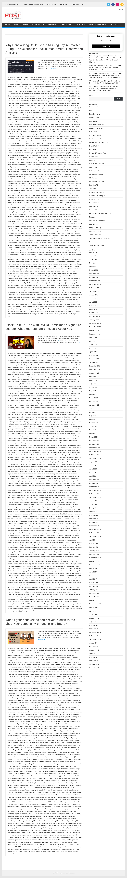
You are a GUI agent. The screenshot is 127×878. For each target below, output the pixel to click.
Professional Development (42, 240)
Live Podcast (61, 190)
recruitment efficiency (67, 247)
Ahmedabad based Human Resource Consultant (35, 79)
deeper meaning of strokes (39, 400)
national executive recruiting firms (24, 197)
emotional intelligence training (73, 702)
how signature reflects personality (38, 433)
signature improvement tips (58, 549)
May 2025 (92, 306)
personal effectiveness (44, 212)
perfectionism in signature (15, 476)
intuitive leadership (50, 174)
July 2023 (92, 384)
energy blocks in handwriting (53, 405)
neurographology (57, 469)
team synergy (18, 278)
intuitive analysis (18, 733)
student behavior (27, 816)
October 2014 (94, 636)
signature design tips (61, 545)
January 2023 (94, 405)
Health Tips (93, 167)
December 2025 (95, 281)
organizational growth (49, 200)
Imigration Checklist (96, 181)
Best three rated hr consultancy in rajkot (60, 679)
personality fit (70, 214)
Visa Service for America (64, 302)
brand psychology (66, 683)
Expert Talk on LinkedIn (14, 143)
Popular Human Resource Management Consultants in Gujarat (49, 492)
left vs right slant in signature (30, 452)
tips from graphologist (14, 580)
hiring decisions (30, 724)
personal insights (73, 212)
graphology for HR (76, 716)
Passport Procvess (96, 210)
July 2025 (92, 298)
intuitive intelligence (38, 174)
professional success (71, 790)
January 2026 (94, 277)
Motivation (81, 25)
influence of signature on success (17, 445)
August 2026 (93, 252)
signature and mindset (14, 535)
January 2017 (94, 590)
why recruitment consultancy (54, 304)
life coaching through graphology (49, 452)
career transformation (54, 119)
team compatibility (67, 276)
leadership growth (35, 181)
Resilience (23, 252)
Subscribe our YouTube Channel (57, 4)
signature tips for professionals (65, 566)
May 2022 (92, 416)
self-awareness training (14, 809)
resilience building (32, 252)
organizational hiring (62, 200)
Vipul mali (41, 302)
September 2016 (95, 604)
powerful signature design (31, 502)
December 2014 (95, 632)
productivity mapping (14, 240)
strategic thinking (57, 266)
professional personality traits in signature (40, 504)
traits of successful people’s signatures (19, 597)
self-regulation (29, 811)
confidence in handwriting (69, 395)
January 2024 (94, 362)
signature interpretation (49, 552)
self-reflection (71, 261)
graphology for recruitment (22, 153)
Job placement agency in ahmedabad (58, 176)
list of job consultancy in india (16, 190)
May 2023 (92, 391)
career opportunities (61, 117)
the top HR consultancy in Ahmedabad (34, 278)
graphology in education (38, 153)
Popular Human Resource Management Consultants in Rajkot (57, 233)
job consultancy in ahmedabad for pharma (34, 176)
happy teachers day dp (59, 162)
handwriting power (53, 160)
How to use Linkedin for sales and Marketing (50, 167)
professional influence (46, 242)
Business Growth (19, 686)
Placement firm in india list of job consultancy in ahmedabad (40, 490)
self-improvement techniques (23, 261)
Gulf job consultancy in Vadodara (69, 155)
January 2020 (94, 483)
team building (57, 276)
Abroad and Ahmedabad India (61, 77)
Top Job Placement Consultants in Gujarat (27, 292)
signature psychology (75, 264)
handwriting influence (25, 160)
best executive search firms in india (22, 89)
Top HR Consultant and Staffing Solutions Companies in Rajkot (43, 290)
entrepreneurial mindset (70, 138)
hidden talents (31, 164)
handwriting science (13, 162)
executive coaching (21, 141)
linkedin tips (41, 188)
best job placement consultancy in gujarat (62, 93)
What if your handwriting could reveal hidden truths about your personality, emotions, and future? (40, 621)
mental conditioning (37, 750)
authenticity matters (71, 82)
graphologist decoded (14, 422)
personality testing (26, 768)
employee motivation (33, 136)
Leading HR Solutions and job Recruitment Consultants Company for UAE (39, 183)
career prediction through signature (35, 393)
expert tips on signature (14, 417)
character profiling (65, 690)
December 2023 (95, 366)
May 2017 (92, 575)
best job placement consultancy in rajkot (37, 96)
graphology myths (65, 153)
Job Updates (93, 189)
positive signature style (60, 500)
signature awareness (14, 540)
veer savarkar (25, 302)
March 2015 (93, 625)
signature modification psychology (30, 556)
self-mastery (51, 261)
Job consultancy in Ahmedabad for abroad (68, 445)
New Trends (43, 77)
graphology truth (12, 426)
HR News (25, 25)
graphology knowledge (52, 153)
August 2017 (93, 568)
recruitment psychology (43, 250)
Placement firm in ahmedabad (47, 226)
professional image (33, 242)
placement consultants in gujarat (33, 488)
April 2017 (93, 579)
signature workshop (18, 571)
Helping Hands (94, 171)
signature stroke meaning (23, 566)
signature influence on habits (22, 552)
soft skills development (58, 813)
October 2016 (94, 600)
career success (42, 119)
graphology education (41, 150)
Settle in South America (34, 523)
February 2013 (94, 646)
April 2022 (93, 419)
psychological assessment (15, 792)
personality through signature (58, 481)
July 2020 (92, 465)
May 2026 (92, 263)
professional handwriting (71, 240)
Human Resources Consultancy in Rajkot (31, 171)
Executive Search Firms (46, 141)
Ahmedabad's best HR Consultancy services (63, 79)
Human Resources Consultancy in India (32, 440)
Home (16, 25)
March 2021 (93, 437)
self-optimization (61, 261)
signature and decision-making (24, 530)
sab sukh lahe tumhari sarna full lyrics (54, 254)
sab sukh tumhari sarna (34, 259)
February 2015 (94, 629)
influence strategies (38, 731)
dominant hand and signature (22, 403)
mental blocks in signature (70, 462)
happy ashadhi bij (38, 162)
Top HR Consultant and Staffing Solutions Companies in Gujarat (42, 287)
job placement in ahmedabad (34, 179)
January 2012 (94, 664)
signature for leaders (50, 547)
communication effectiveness (39, 693)
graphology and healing (59, 422)
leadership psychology (59, 181)
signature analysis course (38, 526)
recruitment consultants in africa (40, 245)
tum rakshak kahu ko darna (39, 597)
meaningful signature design (44, 462)
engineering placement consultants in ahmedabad (47, 138)
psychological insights (44, 792)
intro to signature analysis (35, 445)
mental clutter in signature (15, 464)
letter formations (76, 183)
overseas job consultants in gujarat (64, 205)
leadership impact (47, 181)
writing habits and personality (21, 608)
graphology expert (64, 716)
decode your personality (59, 398)
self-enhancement (27, 809)
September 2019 (95, 497)
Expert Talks (72, 143)
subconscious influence (32, 271)
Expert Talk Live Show (75, 141)
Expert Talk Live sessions (61, 141)
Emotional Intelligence (18, 134)
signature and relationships (47, 535)
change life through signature (54, 393)
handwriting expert (70, 719)
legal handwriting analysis (20, 742)
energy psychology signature (70, 405)
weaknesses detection (38, 304)
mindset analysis (35, 195)
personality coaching (46, 214)
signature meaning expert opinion (47, 554)
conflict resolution (64, 124)
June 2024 (93, 345)
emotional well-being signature (35, 405)
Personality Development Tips (26, 355)
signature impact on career (60, 264)
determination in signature (55, 400)
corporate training (13, 126)
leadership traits (12, 183)
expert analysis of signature (54, 410)
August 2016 (93, 607)
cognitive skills (25, 693)
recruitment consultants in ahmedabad (61, 245)
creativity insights (37, 126)
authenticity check (59, 82)
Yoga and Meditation (96, 245)
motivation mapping (64, 195)
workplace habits (61, 309)
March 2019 (93, 515)
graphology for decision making (58, 150)
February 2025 (94, 316)
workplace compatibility (33, 309)
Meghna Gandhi (70, 190)
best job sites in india (64, 669)
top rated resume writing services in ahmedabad (48, 294)
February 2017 (94, 586)
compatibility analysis (58, 122)
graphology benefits (28, 150)
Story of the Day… (95, 228)
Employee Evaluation (25, 705)
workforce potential (19, 309)
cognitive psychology (14, 693)
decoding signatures (25, 400)
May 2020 (92, 472)
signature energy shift (74, 545)
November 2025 (95, 284)
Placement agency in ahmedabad (69, 219)
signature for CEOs (37, 547)
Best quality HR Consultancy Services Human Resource (60, 98)
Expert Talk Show (46, 143)
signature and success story (28, 537)
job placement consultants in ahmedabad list (68, 447)
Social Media (94, 224)
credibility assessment (49, 126)
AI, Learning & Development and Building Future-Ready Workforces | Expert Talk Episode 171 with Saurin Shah (103, 89)
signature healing (27, 549)
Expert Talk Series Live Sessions (31, 143)
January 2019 (94, 522)
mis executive (54, 195)
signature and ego (39, 530)
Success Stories (51, 355)
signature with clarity (53, 568)
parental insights (26, 207)
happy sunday (48, 162)
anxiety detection (16, 82)
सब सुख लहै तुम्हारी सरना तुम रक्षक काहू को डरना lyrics (27, 611)
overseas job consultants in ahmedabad (41, 205)
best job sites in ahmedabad (67, 96)
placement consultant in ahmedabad (41, 224)
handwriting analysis (13, 157)
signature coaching (17, 545)
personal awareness (54, 209)
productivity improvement (70, 238)
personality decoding (59, 214)
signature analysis (22, 264)
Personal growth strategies (60, 212)
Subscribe (106, 46)
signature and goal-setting (19, 533)
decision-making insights (45, 129)
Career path (11, 119)
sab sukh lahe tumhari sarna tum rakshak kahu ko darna (47, 257)
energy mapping (70, 136)
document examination (20, 131)
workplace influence (13, 311)
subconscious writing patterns (25, 273)
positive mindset (17, 787)
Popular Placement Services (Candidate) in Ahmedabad (50, 497)
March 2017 (93, 583)
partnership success (53, 207)
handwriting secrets (26, 162)
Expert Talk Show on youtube (60, 143)
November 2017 (95, 558)
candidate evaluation (21, 115)
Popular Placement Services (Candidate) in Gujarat (49, 235)
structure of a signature (64, 573)
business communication (21, 112)
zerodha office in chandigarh (20, 313)
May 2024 (92, 348)
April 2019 (93, 511)
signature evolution (25, 547)
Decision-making (32, 129)
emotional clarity (69, 131)
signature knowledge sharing (16, 554)
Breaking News (94, 114)
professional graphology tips (66, 502)
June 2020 (93, 469)
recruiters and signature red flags (40, 509)
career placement (20, 119)
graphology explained (14, 424)
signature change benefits (58, 540)
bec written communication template (47, 84)
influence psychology (61, 171)
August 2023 (93, 380)
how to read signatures (20, 436)
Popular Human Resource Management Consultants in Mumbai (51, 495)
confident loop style (13, 398)
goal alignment (47, 148)
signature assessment (34, 264)
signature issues (73, 552)
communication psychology (30, 122)
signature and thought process (46, 537)
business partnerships (46, 112)
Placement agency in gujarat (16, 221)
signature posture (68, 556)
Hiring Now (114, 25)
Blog (14, 77)
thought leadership (62, 280)
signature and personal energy (30, 535)
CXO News (93, 132)
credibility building (62, 126)
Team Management (26, 650)
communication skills (45, 122)
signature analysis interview (15, 528)
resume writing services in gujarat (71, 252)
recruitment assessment (15, 795)
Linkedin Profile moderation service (27, 745)
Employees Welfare (22, 77)
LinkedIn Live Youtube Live (35, 186)
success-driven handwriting (56, 575)
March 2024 (93, 355)
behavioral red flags (21, 86)
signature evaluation (13, 547)
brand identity (45, 683)
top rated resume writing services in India (25, 297)
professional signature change (62, 504)
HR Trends (37, 77)
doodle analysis (33, 131)
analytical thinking (56, 653)
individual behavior (13, 731)
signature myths (45, 556)
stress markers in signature (49, 573)
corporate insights (74, 695)
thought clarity (52, 280)
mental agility (27, 750)
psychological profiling (60, 242)
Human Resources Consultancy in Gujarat (54, 169)
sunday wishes (25, 276)
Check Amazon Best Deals (12, 4)
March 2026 (93, 270)
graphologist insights (28, 422)
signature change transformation (39, 542)
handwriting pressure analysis (67, 160)
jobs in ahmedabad (49, 179)
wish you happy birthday (40, 306)
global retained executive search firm (31, 148)
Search (91, 95)
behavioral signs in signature (53, 362)
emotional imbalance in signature (52, 403)
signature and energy (51, 530)
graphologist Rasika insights (43, 422)
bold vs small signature (70, 388)
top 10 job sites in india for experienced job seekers (57, 283)
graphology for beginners (28, 424)
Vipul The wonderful (50, 302)
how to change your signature (57, 433)
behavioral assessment (66, 84)
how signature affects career (33, 431)
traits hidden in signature (72, 594)
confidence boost (28, 124)
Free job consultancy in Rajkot (32, 419)
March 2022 (93, 423)
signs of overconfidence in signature (18, 573)
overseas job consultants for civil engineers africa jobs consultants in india (51, 202)
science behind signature (57, 521)
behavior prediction (41, 657)
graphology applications (75, 148)
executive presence (33, 141)
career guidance (39, 117)
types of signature (73, 597)
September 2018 (95, 536)
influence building (49, 171)
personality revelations (69, 216)
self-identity (11, 261)
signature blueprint (26, 540)
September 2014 (95, 639)
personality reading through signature (18, 481)
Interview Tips (53, 25)
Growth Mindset (54, 155)
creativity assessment (25, 126)
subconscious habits (18, 271)
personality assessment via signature (47, 478)
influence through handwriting (53, 731)
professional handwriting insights (17, 242)
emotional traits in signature (71, 403)
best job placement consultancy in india (68, 667)
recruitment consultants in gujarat (52, 511)
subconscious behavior (65, 269)
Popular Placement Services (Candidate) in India (39, 500)
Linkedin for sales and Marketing (17, 186)
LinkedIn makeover (49, 186)
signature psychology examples (24, 559)
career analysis (43, 115)
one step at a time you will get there (41, 757)
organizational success (22, 202)
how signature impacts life (73, 431)
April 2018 (93, 540)
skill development (36, 266)
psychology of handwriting (73, 792)
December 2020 (95, 448)
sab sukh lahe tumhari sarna (16, 254)
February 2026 (94, 274)
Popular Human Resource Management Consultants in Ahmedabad (58, 228)
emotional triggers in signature (16, 405)
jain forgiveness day (62, 174)
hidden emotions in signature (36, 429)
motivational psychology (45, 754)
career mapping (49, 117)
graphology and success (74, 422)
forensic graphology (32, 145)
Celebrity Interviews (96, 125)
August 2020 (93, 462)
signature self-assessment (20, 563)
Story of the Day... (41, 355)
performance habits (28, 209)
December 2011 (95, 668)
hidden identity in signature (53, 429)
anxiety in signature (46, 360)
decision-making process (60, 129)
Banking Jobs (94, 107)
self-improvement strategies (59, 809)
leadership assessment (62, 179)
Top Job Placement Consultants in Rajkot (23, 592)
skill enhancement (45, 813)
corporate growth (76, 124)
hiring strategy (72, 164)
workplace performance (27, 311)
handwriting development (55, 157)
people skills (77, 207)
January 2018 (94, 551)
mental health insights (50, 750)
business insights (34, 112)
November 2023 (95, 369)
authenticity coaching (31, 655)
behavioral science (65, 657)
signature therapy (50, 566)
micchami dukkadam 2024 (49, 193)
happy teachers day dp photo (18, 429)
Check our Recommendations (33, 4)
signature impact (47, 264)
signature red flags (25, 561)
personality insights (18, 216)
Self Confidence (46, 806)
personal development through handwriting (56, 476)
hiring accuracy (40, 164)
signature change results (22, 542)
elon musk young (58, 131)
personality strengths (14, 219)
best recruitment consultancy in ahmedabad (44, 101)
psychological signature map (46, 507)
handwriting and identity (27, 157)
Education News (95, 135)
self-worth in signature (20, 523)
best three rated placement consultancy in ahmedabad (35, 108)
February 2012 (94, 661)
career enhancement (28, 117)
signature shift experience (36, 563)
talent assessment (35, 276)
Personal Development (30, 212)
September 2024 (95, 334)
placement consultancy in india (21, 224)
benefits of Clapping (33, 86)
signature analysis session (48, 528)
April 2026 (93, 266)
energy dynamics (37, 705)
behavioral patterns (53, 657)
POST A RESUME (35, 238)
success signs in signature (40, 575)
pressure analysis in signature (48, 502)
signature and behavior (63, 528)
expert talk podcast (72, 412)
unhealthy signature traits (39, 299)
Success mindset (72, 273)
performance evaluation (14, 209)
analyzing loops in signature (16, 360)
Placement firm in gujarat (64, 226)
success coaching (51, 273)
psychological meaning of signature (26, 507)
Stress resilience (30, 269)
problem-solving (57, 238)
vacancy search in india (14, 302)
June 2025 (93, 302)
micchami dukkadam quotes (66, 193)
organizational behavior (18, 200)
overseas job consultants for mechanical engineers (58, 759)
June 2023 (93, 387)
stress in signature (35, 573)
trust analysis (42, 297)
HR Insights (11, 169)
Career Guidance (38, 25)
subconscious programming (28, 818)
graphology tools (70, 424)
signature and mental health (69, 533)
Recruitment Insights (17, 250)
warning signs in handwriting (23, 304)
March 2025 (93, 313)
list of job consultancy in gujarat (72, 188)
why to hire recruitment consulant (22, 306)
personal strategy (34, 214)
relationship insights (13, 252)
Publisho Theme (56, 873)
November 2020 (95, 451)
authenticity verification (14, 84)
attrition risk (37, 82)
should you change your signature (67, 523)
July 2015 (92, 622)
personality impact (71, 766)
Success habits (61, 273)
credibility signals (74, 126)
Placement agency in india (32, 221)
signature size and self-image (67, 563)
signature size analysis (51, 563)
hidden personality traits (19, 164)
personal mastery (23, 214)
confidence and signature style (35, 395)
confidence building (39, 124)
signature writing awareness (33, 571)
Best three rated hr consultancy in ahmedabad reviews (60, 676)
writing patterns (17, 851)
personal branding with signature (33, 476)
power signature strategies (15, 502)
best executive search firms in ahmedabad (52, 86)
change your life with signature (16, 395)
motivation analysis (19, 754)
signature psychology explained (63, 559)
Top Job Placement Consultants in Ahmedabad (21, 589)
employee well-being (59, 136)
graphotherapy (45, 155)
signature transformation (24, 568)
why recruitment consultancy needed (25, 606)
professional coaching (27, 240)
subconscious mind (45, 271)
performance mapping (41, 209)
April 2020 (93, 476)
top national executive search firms (23, 294)
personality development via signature (69, 478)
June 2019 (93, 504)
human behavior (36, 726)
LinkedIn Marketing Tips (97, 25)
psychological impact (30, 792)
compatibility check (71, 122)
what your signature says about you (60, 604)
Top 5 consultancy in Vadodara (30, 285)
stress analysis (17, 816)
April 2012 (93, 654)
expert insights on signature (16, 412)
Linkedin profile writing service (28, 188)
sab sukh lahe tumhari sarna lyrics (21, 257)
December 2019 (95, 487)
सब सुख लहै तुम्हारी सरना (50, 313)
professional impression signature (17, 504)
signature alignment (13, 526)
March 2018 (93, 543)
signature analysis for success (55, 526)
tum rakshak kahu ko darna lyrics (21, 299)
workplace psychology (41, 311)
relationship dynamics (19, 799)
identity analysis (73, 728)
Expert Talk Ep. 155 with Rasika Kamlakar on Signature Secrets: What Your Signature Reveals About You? (43, 326)
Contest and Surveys (96, 128)
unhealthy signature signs (37, 599)
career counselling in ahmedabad (57, 115)
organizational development (34, 200)
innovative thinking (74, 171)
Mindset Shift (45, 195)
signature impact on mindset (41, 549)
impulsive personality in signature (66, 443)
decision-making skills (14, 700)
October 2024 (94, 330)
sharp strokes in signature (49, 523)
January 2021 (94, 444)
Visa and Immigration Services (100, 238)
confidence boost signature (53, 395)
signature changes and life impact (60, 542)
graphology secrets (58, 424)
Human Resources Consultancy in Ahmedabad (28, 169)
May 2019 (92, 508)
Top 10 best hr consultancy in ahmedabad (34, 580)
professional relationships (56, 790)
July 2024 (92, 341)
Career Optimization (73, 117)
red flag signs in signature (36, 514)
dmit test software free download (31, 700)
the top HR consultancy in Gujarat (55, 278)
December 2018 (95, 526)
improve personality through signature (45, 443)
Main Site (7, 25)
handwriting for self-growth (71, 157)
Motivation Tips (95, 203)
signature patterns (56, 556)
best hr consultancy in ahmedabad (43, 89)
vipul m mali (33, 302)
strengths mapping (68, 266)
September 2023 (95, 377)
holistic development (51, 724)
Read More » (54, 68)
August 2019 (93, 501)
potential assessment (40, 787)
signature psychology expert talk (44, 559)
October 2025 (94, 288)
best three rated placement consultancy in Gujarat (66, 108)
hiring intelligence (51, 164)
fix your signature (42, 417)
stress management (19, 269)
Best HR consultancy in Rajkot (28, 91)
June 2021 (93, 426)
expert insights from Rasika (70, 410)
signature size (26, 266)
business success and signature (52, 391)
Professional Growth (57, 240)
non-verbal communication (53, 197)
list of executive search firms (54, 188)
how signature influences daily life (17, 433)
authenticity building (47, 82)
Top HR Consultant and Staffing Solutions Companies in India (25, 587)
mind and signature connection (40, 466)
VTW (12, 304)
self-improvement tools (40, 261)
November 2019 (95, 490)
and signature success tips (32, 360)
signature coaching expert (31, 545)
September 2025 (95, 291)
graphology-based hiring (32, 155)
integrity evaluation (13, 174)
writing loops (53, 311)
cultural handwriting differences (17, 129)
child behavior (17, 122)
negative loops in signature (43, 469)
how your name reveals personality (64, 436)
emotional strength (55, 134)
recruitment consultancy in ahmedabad (19, 245)
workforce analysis (68, 306)
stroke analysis (40, 269)
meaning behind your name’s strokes (24, 462)
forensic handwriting (26, 714)
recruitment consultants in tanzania (50, 247)
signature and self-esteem (63, 535)
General (31, 77)
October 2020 (94, 455)
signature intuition (62, 552)
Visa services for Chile (19, 604)
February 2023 (94, 401)
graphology (63, 148)
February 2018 (94, 547)
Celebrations (94, 121)
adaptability (17, 79)
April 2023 (93, 394)
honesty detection (31, 167)
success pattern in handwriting (22, 575)
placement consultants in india (29, 226)
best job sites (54, 96)
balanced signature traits (15, 362)
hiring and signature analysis (16, 431)
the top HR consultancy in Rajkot (20, 280)
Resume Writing (67, 25)
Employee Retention (46, 136)
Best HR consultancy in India (67, 662)
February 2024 (94, 359)
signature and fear (63, 530)
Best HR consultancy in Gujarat (63, 89)
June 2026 (93, 259)
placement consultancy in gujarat (24, 485)
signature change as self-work (41, 540)
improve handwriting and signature (24, 443)
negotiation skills (40, 197)
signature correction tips (47, 545)
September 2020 (95, 458)
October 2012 (94, 650)
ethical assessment (58, 707)
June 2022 (93, 412)
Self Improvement (56, 259)
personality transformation (51, 219)
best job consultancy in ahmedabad (48, 91)
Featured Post (94, 149)
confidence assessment (15, 124)
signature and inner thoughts (36, 533)
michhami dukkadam (35, 752)
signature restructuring (14, 266)
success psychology (14, 276)
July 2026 (92, 256)
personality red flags (56, 216)
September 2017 (95, 565)
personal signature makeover (27, 478)
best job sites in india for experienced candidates (30, 98)
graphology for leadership (44, 424)
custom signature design (44, 398)
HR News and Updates (53, 353)
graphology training (18, 155)
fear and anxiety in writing (29, 417)
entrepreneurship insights (44, 707)
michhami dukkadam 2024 (22, 195)
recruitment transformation (58, 250)
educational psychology (45, 131)
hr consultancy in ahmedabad (72, 167)
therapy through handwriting (39, 280)
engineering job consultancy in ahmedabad (20, 138)
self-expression (76, 259)
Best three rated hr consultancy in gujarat (31, 105)
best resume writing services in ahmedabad (57, 674)
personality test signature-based (39, 481)
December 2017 (95, 554)
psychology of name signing (64, 507)
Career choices (76, 686)
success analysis (40, 273)
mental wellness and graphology (32, 464)
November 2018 (95, 529)
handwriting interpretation (39, 160)
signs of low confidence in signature (71, 571)
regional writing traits (73, 250)
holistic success (20, 167)
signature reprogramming (39, 561)
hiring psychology (62, 164)
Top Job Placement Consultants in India (51, 292)
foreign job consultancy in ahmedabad (59, 417)
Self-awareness (66, 259)
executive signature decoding (36, 410)
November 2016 (95, 597)
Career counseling (13, 688)
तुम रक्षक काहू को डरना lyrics (36, 313)
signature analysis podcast (32, 528)
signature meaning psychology (67, 554)
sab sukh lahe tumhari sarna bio (34, 254)
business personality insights (62, 112)
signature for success (63, 547)
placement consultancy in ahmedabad (51, 221)
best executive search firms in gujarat (61, 660)
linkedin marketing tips (61, 186)
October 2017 (94, 561)
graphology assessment (15, 150)
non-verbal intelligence (23, 757)
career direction (17, 117)
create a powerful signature (28, 398)
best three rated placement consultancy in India (21, 110)
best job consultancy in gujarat (68, 91)
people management (66, 207)
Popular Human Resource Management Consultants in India (56, 231)
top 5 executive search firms (48, 285)
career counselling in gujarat (16, 393)
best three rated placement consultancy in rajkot (49, 110)
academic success (61, 650)
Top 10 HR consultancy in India (32, 283)
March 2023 (93, 398)
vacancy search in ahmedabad (55, 299)
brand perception (69, 110)
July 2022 (92, 409)
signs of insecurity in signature (51, 571)
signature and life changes (53, 533)
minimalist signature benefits (58, 466)
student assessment (51, 269)
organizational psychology (60, 757)
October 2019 (94, 494)
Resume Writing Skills (97, 220)
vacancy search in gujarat (72, 299)
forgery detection (44, 145)
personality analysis (46, 766)
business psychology (56, 686)
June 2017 (93, 572)
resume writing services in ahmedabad (50, 252)
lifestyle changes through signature (70, 452)
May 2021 (92, 430)
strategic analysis (71, 813)
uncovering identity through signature (18, 599)
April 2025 (93, 309)
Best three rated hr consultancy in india (55, 105)
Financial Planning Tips (97, 153)
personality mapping (31, 216)
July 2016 (92, 611)
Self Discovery (46, 259)
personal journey (12, 214)
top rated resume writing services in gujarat (27, 594)
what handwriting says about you (40, 604)
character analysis (66, 119)
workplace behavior (55, 849)
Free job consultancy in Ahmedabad (60, 145)
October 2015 (94, 618)
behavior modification (29, 657)
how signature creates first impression (53, 431)
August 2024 (93, 337)
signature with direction (66, 568)
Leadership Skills (72, 181)
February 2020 (94, 480)
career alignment (33, 115)
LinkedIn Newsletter (78, 4)
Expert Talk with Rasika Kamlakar (64, 414)
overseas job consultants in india (68, 474)
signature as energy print (63, 537)
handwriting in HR (13, 160)
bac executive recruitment (29, 84)
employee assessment (68, 134)
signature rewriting (65, 561)
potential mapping (46, 238)
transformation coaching (59, 840)
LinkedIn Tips (71, 353)
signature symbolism (38, 566)
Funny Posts (93, 157)
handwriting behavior (41, 157)
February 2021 (94, 440)
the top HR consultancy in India (53, 578)
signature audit (75, 537)
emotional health (45, 702)
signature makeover (31, 554)
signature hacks (17, 549)
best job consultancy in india (69, 664)
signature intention (36, 552)
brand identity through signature (32, 391)
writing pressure (62, 311)
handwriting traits (41, 721)
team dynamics (23, 821)
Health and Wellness (96, 164)
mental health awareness (23, 193)
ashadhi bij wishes (27, 82)
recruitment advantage (74, 242)
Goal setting (55, 148)
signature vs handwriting (39, 568)
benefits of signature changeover (27, 365)
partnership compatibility (39, 207)
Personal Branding (66, 209)
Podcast (35, 228)
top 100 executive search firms (31, 582)
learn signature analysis (14, 452)
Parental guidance (70, 761)
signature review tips (53, 561)
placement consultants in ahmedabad (64, 224)
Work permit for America (55, 306)
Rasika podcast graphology (22, 509)
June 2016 (93, 614)
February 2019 (94, 519)
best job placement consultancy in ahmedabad (35, 93)
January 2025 (94, 320)
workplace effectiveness (48, 309)
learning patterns (65, 183)
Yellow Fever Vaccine (97, 242)
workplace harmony (73, 309)
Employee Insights (21, 136)
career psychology (31, 119)
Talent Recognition (47, 276)
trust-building (50, 297)
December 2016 (95, 593)
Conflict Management (52, 124)
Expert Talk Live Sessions (24, 353)
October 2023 (94, 373)
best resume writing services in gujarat (26, 103)
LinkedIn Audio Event (96, 192)
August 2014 (93, 643)
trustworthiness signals (62, 297)
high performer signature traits (70, 429)
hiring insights (40, 724)
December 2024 (95, 323)
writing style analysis (37, 608)
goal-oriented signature (71, 419)
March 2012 (93, 657)
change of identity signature (72, 393)
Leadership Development (22, 181)
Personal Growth (76, 764)
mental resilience (36, 193)
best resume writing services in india (48, 103)
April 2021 (93, 433)
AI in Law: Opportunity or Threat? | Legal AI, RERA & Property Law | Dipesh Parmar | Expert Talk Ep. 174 (105, 68)
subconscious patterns (58, 271)
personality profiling (43, 216)
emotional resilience (43, 134)
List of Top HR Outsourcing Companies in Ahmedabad (41, 190)
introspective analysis (25, 174)
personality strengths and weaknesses (32, 219)
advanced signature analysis (16, 358)
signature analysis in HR (72, 526)
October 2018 (94, 533)
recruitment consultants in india (30, 247)
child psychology (77, 690)
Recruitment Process (30, 250)
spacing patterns (46, 266)
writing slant (71, 311)
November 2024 (95, 327)
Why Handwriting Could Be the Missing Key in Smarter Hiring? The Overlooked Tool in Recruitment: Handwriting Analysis (44, 49)
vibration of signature (36, 601)
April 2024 (93, 352)
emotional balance (24, 702)
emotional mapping (31, 134)
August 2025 (93, 295)
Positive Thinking (24, 238)
